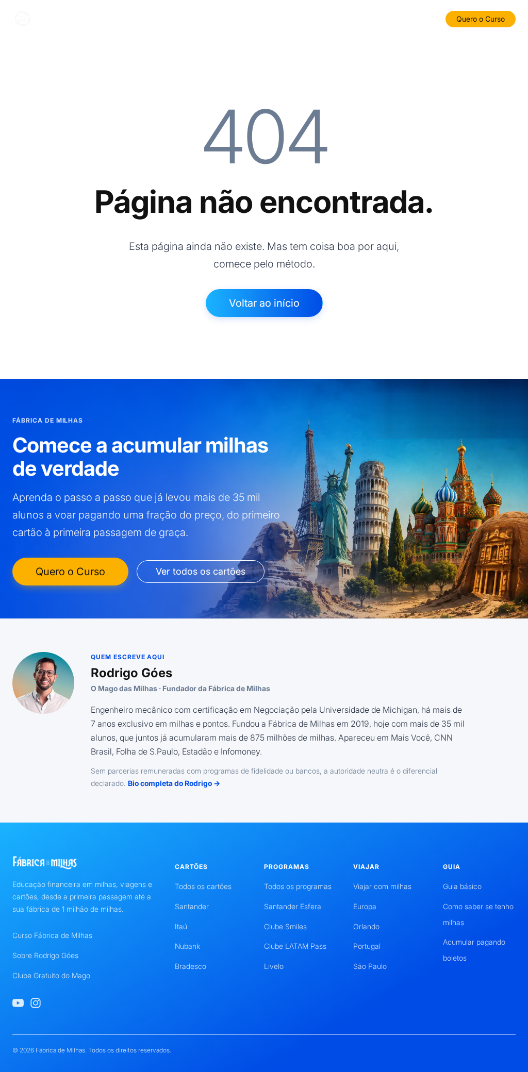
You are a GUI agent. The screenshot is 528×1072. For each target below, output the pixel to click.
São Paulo (370, 966)
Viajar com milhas (382, 886)
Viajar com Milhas (356, 18)
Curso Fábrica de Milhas (52, 935)
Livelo (274, 966)
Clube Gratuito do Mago (51, 975)
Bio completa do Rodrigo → (174, 783)
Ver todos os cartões (200, 571)
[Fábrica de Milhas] (60, 19)
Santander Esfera (292, 906)
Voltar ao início (264, 303)
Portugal (367, 946)
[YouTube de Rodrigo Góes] (18, 1003)
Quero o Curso (480, 18)
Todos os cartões (203, 886)
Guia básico (462, 886)
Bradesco (190, 966)
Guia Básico (220, 18)
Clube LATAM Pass (295, 946)
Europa (364, 906)
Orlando (366, 926)
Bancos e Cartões (162, 18)
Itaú (181, 926)
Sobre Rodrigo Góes (45, 955)
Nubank (187, 946)
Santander (192, 906)
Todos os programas (298, 886)
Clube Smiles (285, 926)
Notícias (407, 18)
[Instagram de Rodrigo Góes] (35, 1003)
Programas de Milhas (283, 18)
